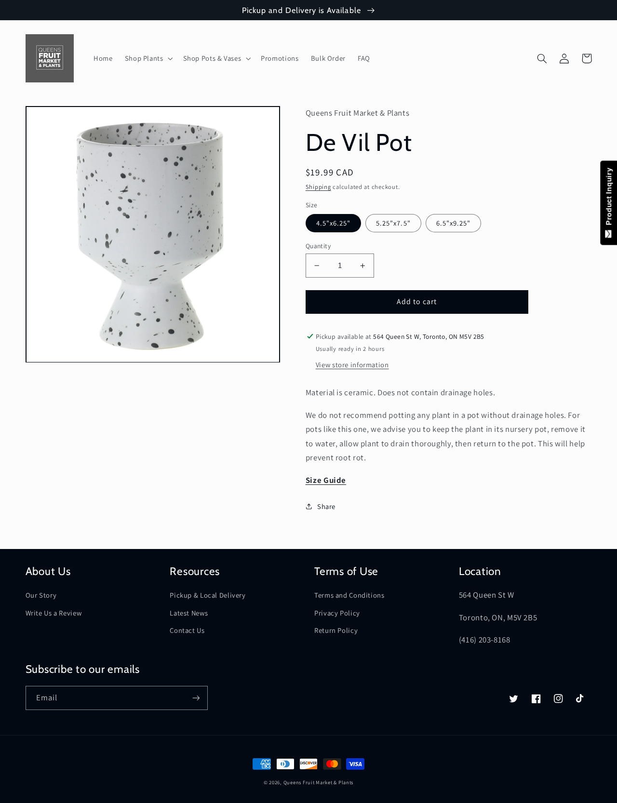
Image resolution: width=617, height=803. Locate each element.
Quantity (318, 245)
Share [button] (326, 506)
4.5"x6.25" (333, 223)
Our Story (41, 595)
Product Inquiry (608, 199)
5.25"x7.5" (393, 223)
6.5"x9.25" (453, 223)
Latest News (189, 612)
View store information (352, 364)
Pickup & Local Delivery (208, 595)
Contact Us (187, 630)
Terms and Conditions (349, 595)
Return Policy (336, 630)
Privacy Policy (337, 612)
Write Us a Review (54, 612)
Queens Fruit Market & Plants (318, 782)
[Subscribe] (196, 697)
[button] (148, 58)
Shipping (318, 187)
